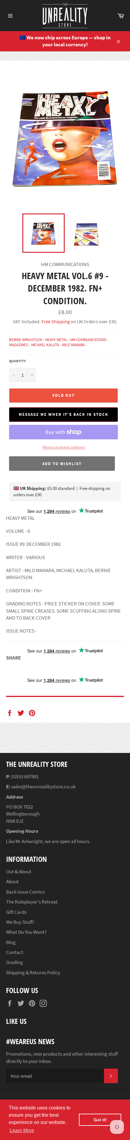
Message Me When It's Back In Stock (63, 414)
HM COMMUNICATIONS (88, 339)
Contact (14, 952)
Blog (11, 942)
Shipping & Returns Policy (33, 972)
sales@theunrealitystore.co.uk (43, 786)
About (12, 881)
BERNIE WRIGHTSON (25, 339)
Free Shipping (55, 321)
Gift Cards (16, 912)
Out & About (18, 871)
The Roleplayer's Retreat (32, 901)
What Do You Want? (26, 932)
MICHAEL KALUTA (45, 344)
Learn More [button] (22, 1130)
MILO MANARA (73, 344)
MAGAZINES (18, 344)
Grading (14, 962)
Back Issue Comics (25, 891)
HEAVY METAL (56, 339)
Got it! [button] (100, 1119)
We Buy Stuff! (20, 922)
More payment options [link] (64, 447)
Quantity (17, 361)
